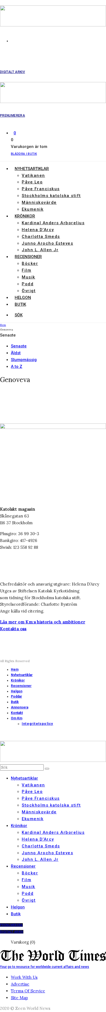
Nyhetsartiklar (32, 168)
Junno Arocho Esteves (47, 243)
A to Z (16, 366)
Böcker (30, 263)
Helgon (23, 297)
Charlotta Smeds (41, 236)
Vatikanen (33, 175)
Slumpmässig (24, 359)
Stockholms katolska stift (51, 195)
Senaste (19, 346)
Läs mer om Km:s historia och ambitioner (42, 622)
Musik (28, 277)
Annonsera (19, 707)
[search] (47, 768)
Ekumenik (32, 209)
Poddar (16, 696)
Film (26, 270)
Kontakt (17, 713)
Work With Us (24, 977)
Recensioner (28, 256)
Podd (27, 283)
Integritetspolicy (37, 724)
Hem (14, 669)
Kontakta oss (13, 628)
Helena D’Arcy (38, 229)
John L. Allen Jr (40, 249)
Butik (20, 304)
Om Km (16, 718)
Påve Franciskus (41, 188)
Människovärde (39, 202)
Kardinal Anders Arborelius (53, 222)
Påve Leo (32, 182)
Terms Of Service (28, 990)
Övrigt (29, 290)
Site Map (19, 997)
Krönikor (25, 216)
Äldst (16, 352)
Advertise (20, 984)
